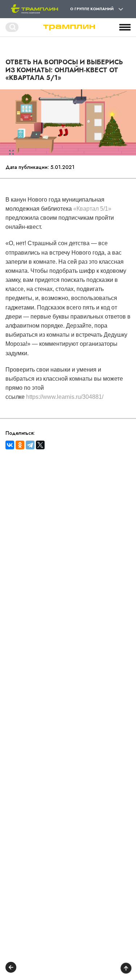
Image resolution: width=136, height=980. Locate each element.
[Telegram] (30, 445)
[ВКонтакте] (9, 445)
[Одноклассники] (20, 445)
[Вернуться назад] (10, 968)
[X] (40, 445)
